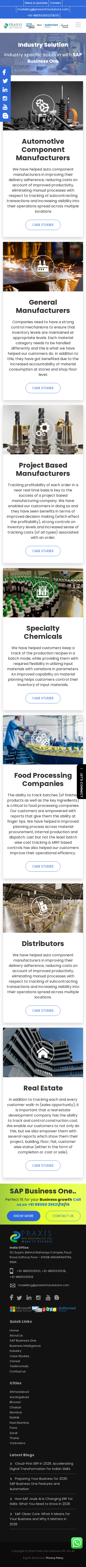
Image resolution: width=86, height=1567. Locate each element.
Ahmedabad (19, 1392)
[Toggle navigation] (78, 24)
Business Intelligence (25, 1346)
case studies (43, 224)
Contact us (18, 1371)
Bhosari (15, 1402)
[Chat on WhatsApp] (77, 1543)
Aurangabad (19, 1397)
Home (14, 1330)
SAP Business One (23, 1340)
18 (62, 1204)
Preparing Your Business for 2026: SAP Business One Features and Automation (39, 1483)
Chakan (15, 1407)
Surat (13, 1433)
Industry (15, 1351)
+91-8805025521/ (39, 15)
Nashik (14, 1417)
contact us (63, 1216)
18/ (54, 15)
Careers (55, 3)
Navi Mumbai (19, 1423)
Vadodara (17, 1443)
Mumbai (16, 1412)
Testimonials (19, 1366)
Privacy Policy (54, 1558)
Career (15, 1361)
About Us (16, 1335)
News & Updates (36, 3)
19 (57, 15)
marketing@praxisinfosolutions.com (43, 9)
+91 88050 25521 (43, 1204)
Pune (13, 1428)
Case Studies (19, 1356)
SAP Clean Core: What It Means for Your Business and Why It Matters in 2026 (40, 1519)
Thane (14, 1438)
